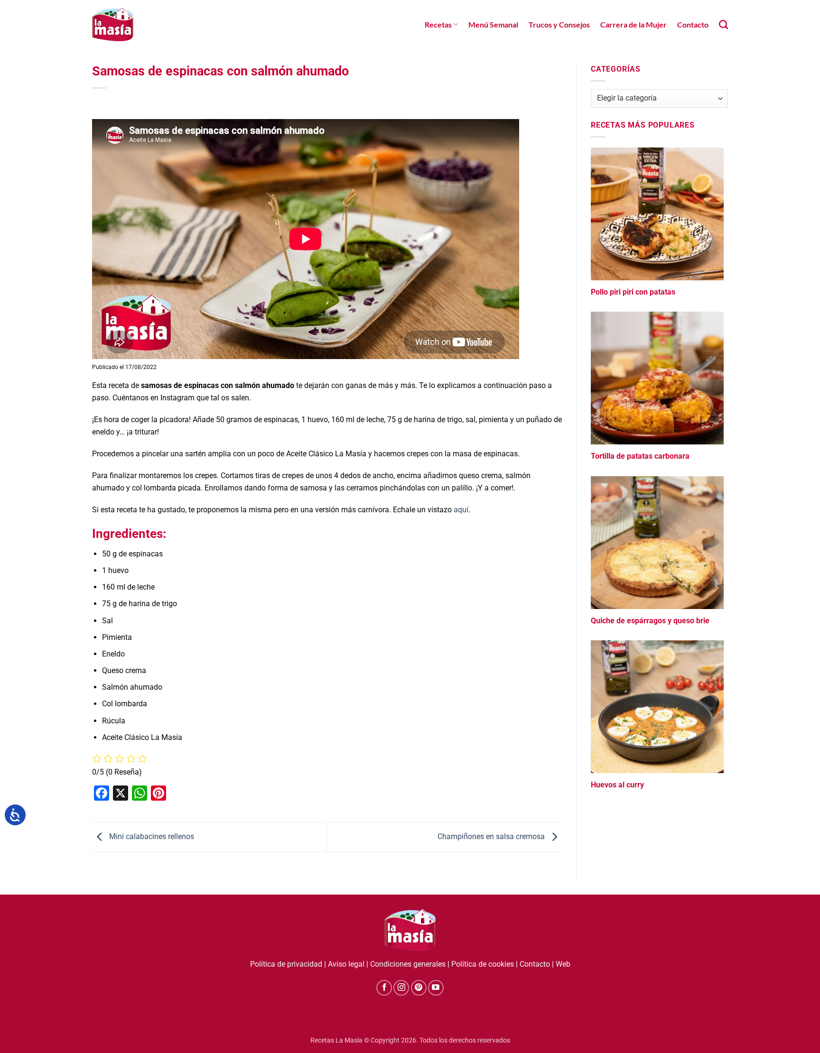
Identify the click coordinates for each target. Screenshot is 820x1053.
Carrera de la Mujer (633, 24)
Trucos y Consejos (559, 24)
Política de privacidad (286, 964)
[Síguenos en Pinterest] (419, 988)
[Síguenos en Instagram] (401, 988)
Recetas (438, 24)
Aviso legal (346, 964)
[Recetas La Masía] (112, 24)
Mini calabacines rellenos (150, 836)
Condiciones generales (408, 964)
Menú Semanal (493, 24)
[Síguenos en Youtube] (436, 988)
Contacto (692, 24)
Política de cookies (482, 964)
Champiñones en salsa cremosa (492, 836)
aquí (461, 509)
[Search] (723, 24)
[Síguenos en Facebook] (384, 988)
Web (563, 964)
